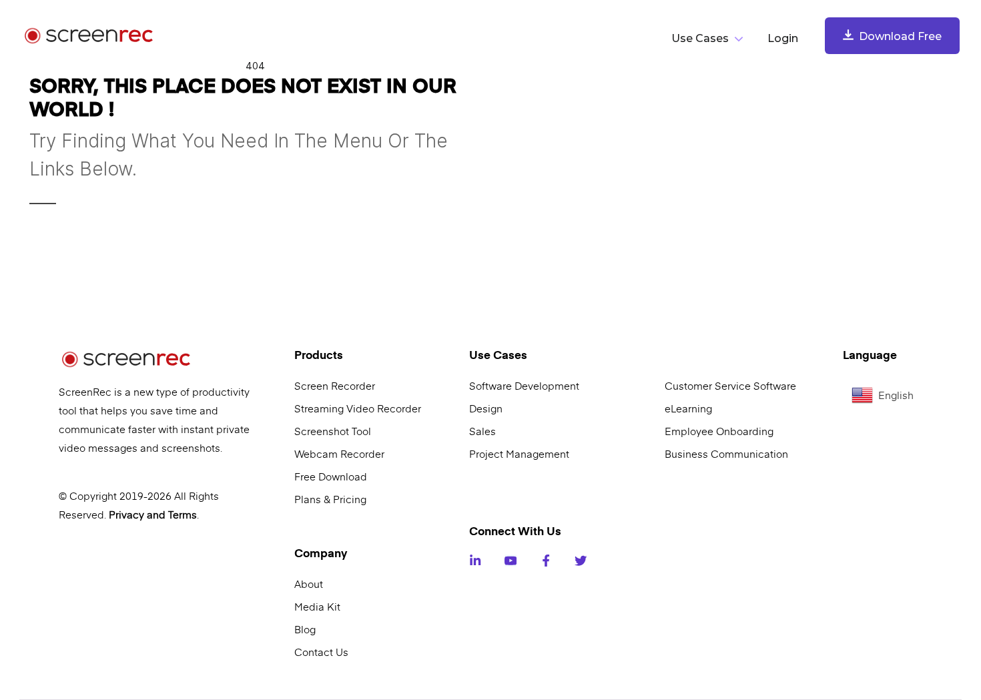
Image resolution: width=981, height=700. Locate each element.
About (308, 584)
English (896, 395)
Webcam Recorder (339, 453)
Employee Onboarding (719, 431)
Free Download (330, 476)
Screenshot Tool (332, 431)
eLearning (688, 408)
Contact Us (321, 652)
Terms (182, 514)
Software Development (524, 385)
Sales (482, 431)
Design (486, 408)
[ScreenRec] (92, 36)
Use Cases (700, 38)
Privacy (126, 514)
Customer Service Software (730, 385)
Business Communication (726, 453)
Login (782, 38)
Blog (305, 629)
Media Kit (317, 606)
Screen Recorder (334, 385)
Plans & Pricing (330, 499)
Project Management (519, 453)
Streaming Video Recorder (357, 408)
